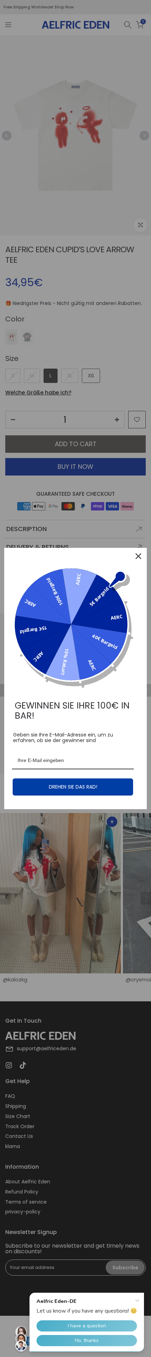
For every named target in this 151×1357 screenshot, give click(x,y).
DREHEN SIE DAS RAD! (73, 786)
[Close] (138, 556)
